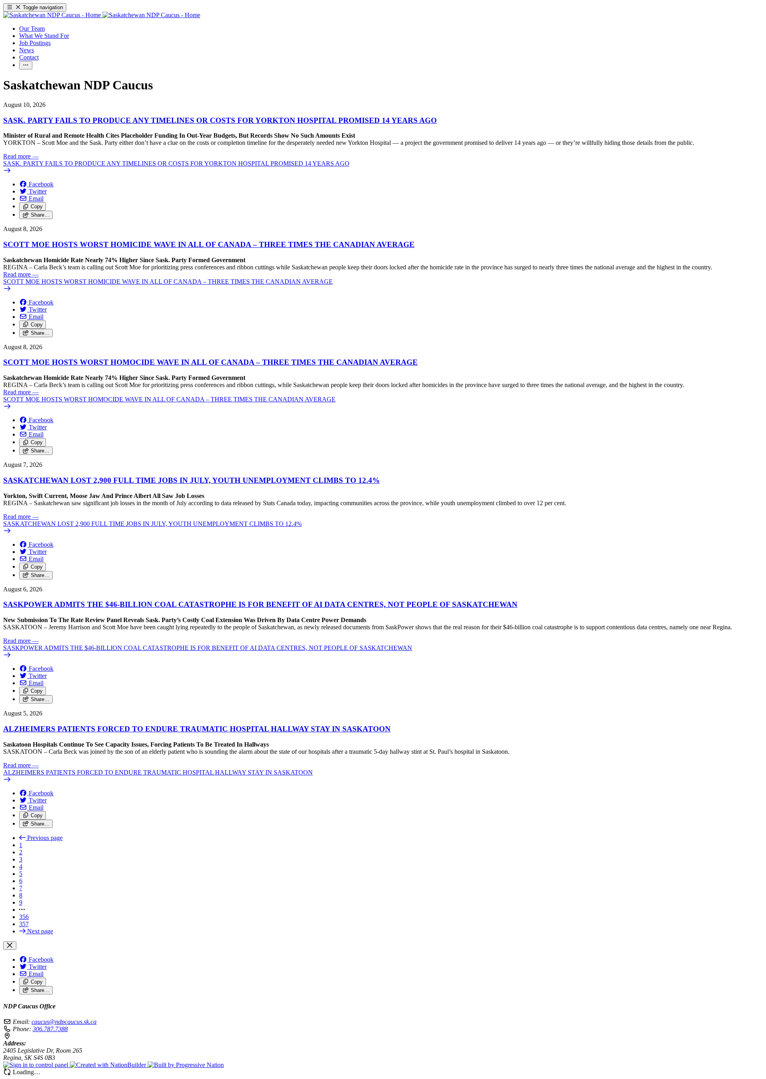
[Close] (9, 945)
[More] (25, 65)
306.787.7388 (50, 1029)
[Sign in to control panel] (36, 1064)
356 (24, 916)
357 (24, 924)
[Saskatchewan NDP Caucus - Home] (101, 15)
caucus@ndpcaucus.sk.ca (64, 1021)
